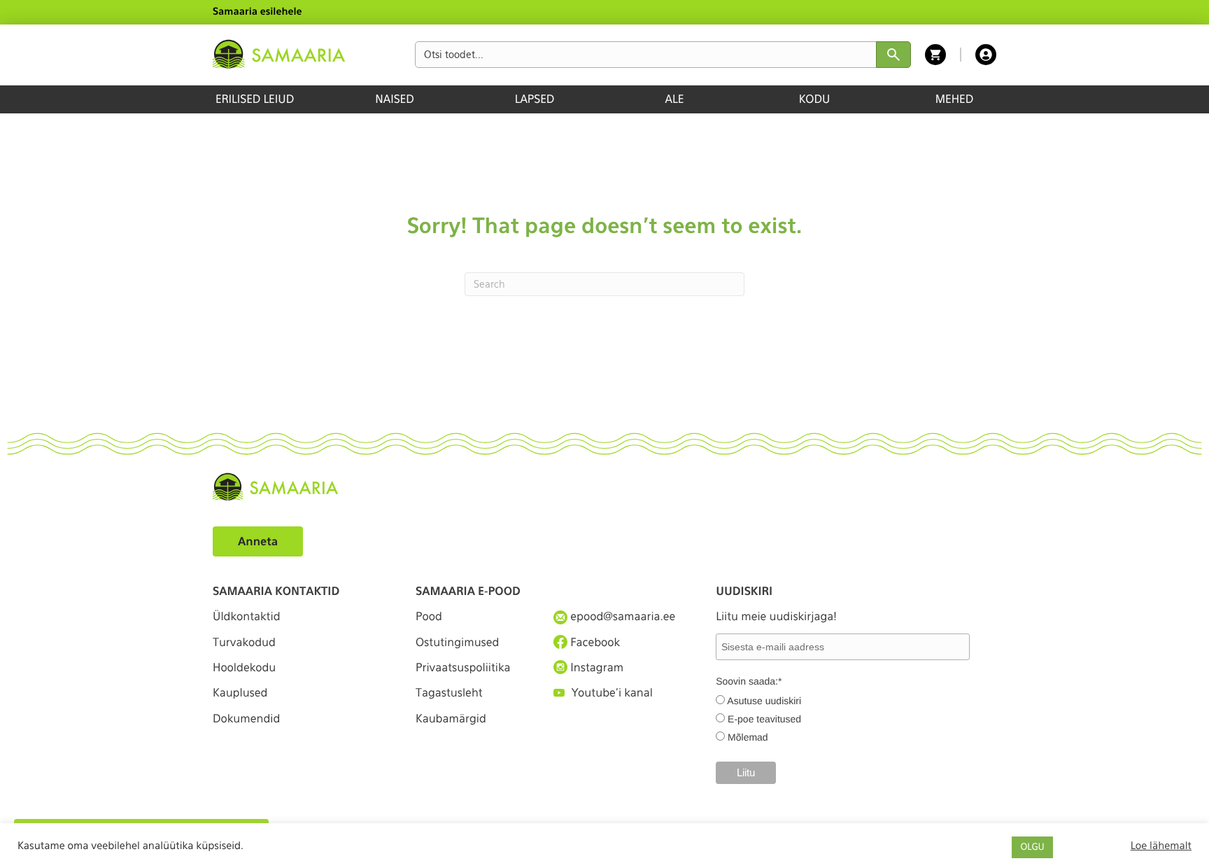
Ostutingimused (457, 642)
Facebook (593, 642)
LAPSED (535, 99)
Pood (429, 616)
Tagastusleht (449, 692)
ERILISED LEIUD (254, 99)
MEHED (954, 99)
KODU (814, 99)
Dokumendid (246, 718)
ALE (674, 99)
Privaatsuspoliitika (463, 667)
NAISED (394, 99)
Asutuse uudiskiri (764, 700)
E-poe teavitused (764, 718)
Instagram (595, 667)
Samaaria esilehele (257, 12)
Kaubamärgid (451, 718)
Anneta (258, 541)
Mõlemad (748, 737)
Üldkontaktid (247, 616)
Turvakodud (244, 642)
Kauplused (240, 692)
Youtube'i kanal (612, 692)
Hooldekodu (244, 667)
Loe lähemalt (1161, 845)
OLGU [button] (1032, 847)
